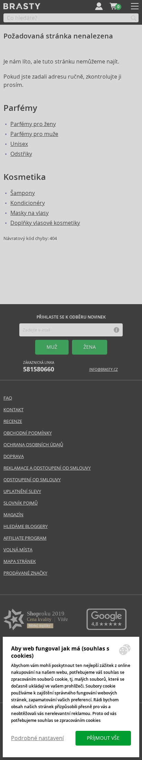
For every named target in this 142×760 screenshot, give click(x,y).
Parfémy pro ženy (33, 124)
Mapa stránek (19, 561)
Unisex (19, 144)
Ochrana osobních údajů (33, 445)
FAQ (7, 398)
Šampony (22, 193)
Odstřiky (21, 154)
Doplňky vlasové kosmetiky (45, 223)
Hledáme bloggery (25, 526)
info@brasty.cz (103, 369)
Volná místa (17, 550)
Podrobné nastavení (37, 738)
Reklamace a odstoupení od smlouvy (47, 468)
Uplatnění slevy (22, 491)
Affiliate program (25, 538)
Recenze (12, 421)
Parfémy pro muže (34, 134)
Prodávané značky (25, 573)
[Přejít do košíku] (113, 6)
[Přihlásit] (99, 6)
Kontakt (13, 410)
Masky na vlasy (29, 213)
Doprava (13, 456)
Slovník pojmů (20, 503)
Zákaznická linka (38, 366)
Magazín (13, 515)
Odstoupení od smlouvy (32, 480)
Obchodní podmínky (27, 433)
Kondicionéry (27, 203)
